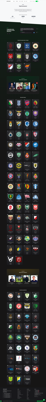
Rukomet (27, 395)
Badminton (28, 398)
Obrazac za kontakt (36, 396)
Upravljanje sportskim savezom (20, 394)
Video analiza (19, 398)
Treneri (27, 391)
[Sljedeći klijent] (9, 33)
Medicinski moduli (19, 392)
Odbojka (27, 394)
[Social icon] (37, 401)
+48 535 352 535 (36, 391)
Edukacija (18, 395)
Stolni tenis (28, 397)
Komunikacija (19, 391)
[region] (29, 30)
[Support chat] (44, 400)
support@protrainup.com (39, 393)
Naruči (36, 1)
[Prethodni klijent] (7, 33)
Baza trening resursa (19, 397)
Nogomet (27, 392)
